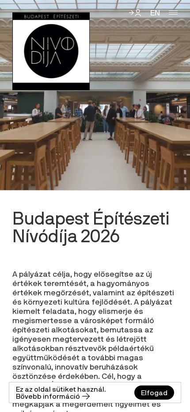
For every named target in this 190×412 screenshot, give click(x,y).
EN (155, 12)
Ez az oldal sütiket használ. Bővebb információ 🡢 (61, 392)
